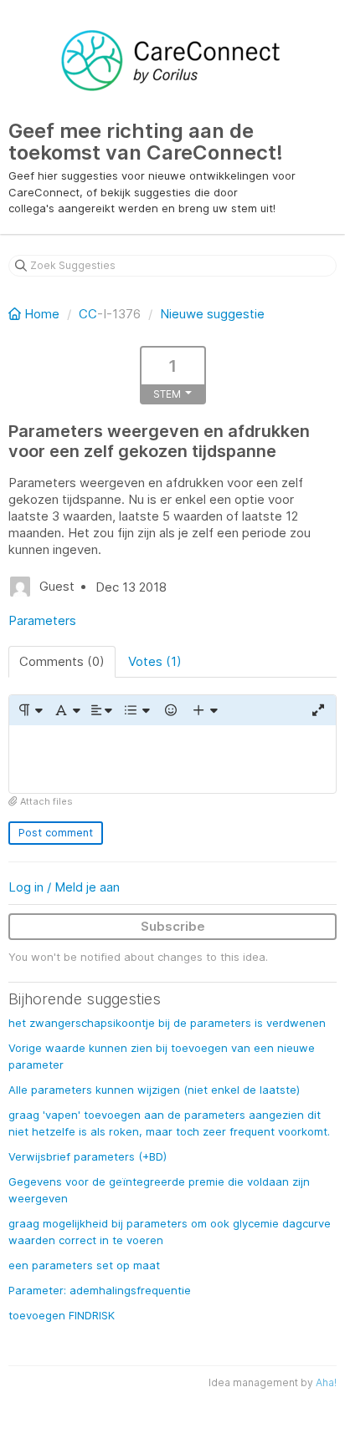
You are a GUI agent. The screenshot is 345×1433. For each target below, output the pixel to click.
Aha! (326, 1382)
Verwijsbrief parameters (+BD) (87, 1156)
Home (42, 314)
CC (88, 314)
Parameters (42, 620)
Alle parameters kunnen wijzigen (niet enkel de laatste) (154, 1089)
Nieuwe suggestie (212, 314)
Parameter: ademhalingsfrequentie (99, 1290)
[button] (30, 710)
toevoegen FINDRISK (61, 1315)
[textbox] (172, 759)
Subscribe (173, 926)
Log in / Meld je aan (64, 887)
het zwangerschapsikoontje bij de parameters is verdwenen (167, 1022)
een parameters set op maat (84, 1265)
